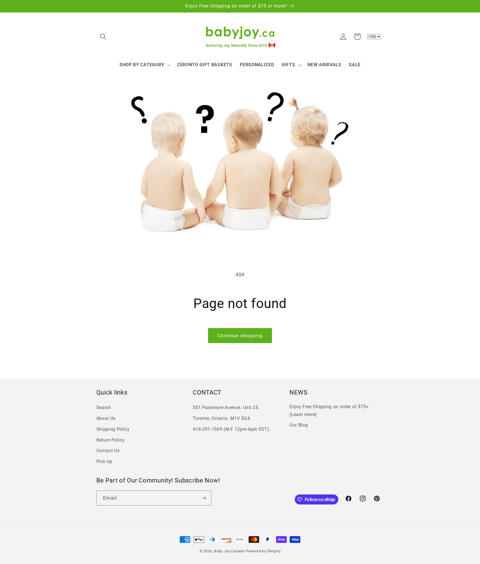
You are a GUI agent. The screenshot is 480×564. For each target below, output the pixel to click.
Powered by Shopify (263, 551)
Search (103, 407)
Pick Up (104, 461)
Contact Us (108, 450)
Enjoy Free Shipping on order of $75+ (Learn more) (329, 410)
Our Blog (298, 425)
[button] (103, 36)
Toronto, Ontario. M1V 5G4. (222, 418)
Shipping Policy (113, 429)
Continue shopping (240, 335)
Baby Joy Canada (229, 551)
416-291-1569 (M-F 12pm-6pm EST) (231, 429)
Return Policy (110, 440)
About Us (106, 418)
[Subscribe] (204, 498)
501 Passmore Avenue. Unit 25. (226, 407)
